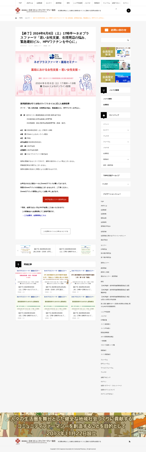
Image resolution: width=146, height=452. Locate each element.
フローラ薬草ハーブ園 (108, 345)
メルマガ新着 (107, 99)
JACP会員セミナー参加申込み (55, 199)
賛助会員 (103, 218)
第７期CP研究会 (106, 257)
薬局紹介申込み (106, 226)
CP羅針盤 (104, 320)
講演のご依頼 (105, 272)
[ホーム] (16, 18)
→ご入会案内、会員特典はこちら (34, 215)
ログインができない (107, 394)
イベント (106, 124)
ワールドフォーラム (107, 368)
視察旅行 (97, 3)
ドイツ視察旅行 (106, 354)
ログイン (126, 3)
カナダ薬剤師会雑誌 (107, 336)
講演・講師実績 (108, 165)
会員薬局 (103, 222)
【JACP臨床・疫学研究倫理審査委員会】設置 (115, 285)
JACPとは (30, 3)
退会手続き (104, 240)
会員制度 (39, 3)
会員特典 (103, 214)
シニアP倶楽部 (77, 3)
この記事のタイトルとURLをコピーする (55, 231)
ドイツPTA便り (105, 328)
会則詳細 (103, 231)
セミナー (49, 3)
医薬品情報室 (105, 332)
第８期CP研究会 (106, 253)
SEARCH (129, 11)
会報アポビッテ (116, 4)
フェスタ (106, 136)
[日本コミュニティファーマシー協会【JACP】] (35, 11)
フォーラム (106, 3)
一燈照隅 (103, 341)
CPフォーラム (105, 363)
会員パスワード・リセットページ (111, 385)
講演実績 (58, 3)
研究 (68, 3)
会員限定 (106, 104)
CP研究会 (104, 249)
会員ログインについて (108, 389)
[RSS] (130, 441)
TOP (20, 3)
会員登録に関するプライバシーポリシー (113, 235)
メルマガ (87, 3)
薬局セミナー (38, 46)
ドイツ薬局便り (106, 324)
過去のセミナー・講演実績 (109, 276)
